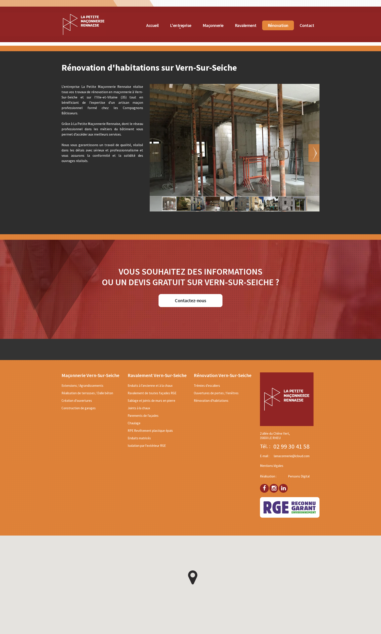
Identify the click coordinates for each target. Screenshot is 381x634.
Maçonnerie (213, 25)
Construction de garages (79, 408)
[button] (313, 153)
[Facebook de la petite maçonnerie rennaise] (264, 486)
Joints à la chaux (139, 408)
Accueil (152, 25)
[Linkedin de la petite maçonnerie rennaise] (283, 486)
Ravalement (245, 25)
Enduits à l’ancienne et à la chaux (150, 385)
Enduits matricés (139, 438)
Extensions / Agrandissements (82, 385)
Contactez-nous (190, 300)
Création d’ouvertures (77, 400)
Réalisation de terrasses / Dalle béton (87, 393)
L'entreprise (180, 25)
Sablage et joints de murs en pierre (151, 400)
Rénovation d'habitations (211, 400)
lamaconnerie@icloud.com (292, 456)
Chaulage (134, 423)
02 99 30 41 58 (291, 446)
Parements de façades (143, 415)
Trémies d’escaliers (207, 385)
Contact (307, 25)
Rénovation (278, 25)
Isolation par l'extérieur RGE (147, 445)
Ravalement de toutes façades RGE (152, 393)
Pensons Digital (299, 476)
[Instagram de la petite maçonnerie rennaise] (273, 486)
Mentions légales (271, 466)
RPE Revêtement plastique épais (150, 430)
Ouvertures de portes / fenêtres (216, 393)
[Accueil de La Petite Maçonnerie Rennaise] (84, 15)
